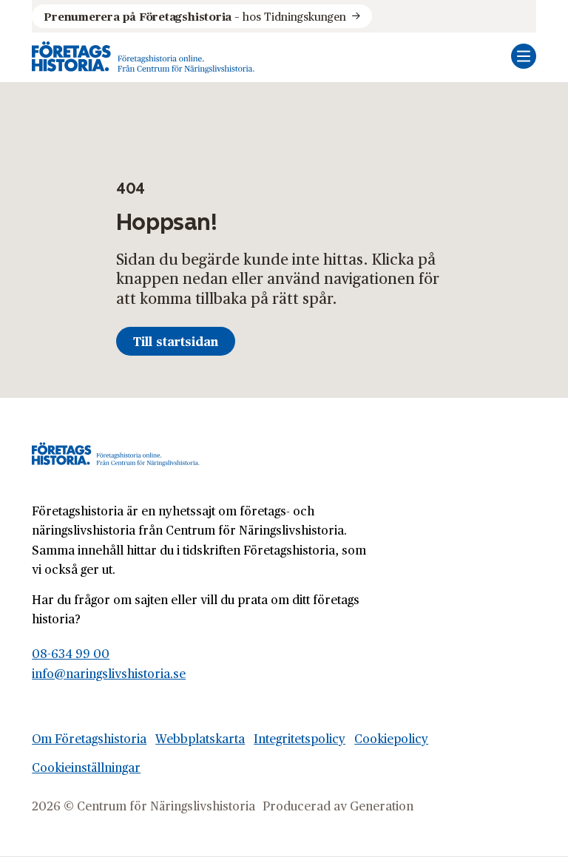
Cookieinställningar (86, 767)
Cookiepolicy (391, 738)
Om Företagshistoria (89, 738)
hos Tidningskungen (194, 16)
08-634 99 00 (70, 653)
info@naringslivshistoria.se (109, 673)
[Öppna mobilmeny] (523, 56)
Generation (381, 805)
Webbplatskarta (200, 738)
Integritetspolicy (299, 738)
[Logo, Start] (143, 57)
